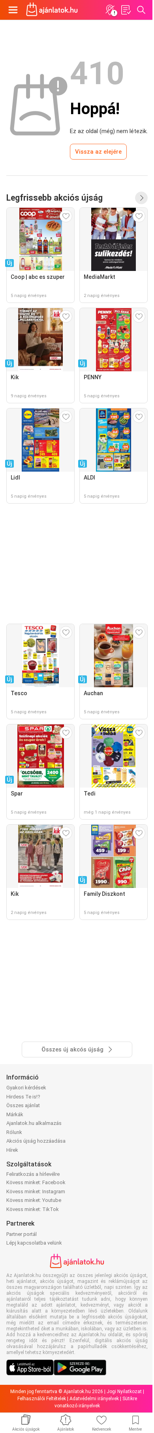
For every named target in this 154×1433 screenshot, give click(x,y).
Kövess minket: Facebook (36, 1182)
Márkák (14, 1114)
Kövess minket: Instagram (35, 1191)
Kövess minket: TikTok (32, 1209)
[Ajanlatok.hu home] (52, 9)
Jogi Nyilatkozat (124, 1391)
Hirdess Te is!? (23, 1097)
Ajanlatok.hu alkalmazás (34, 1123)
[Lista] (125, 10)
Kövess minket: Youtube (33, 1200)
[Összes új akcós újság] (141, 198)
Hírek (12, 1150)
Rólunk (14, 1132)
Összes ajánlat (23, 1105)
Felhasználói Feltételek (41, 1398)
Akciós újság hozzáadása (36, 1141)
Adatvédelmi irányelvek (94, 1398)
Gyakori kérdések (26, 1088)
